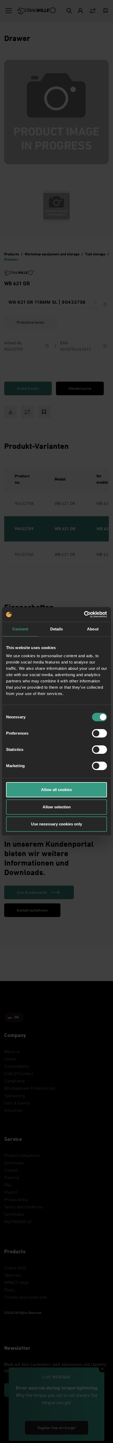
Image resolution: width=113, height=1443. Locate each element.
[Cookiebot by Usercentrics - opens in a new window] (84, 614)
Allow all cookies (56, 789)
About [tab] (93, 629)
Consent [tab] (20, 629)
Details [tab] (56, 629)
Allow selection (57, 807)
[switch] (99, 733)
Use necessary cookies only (56, 824)
